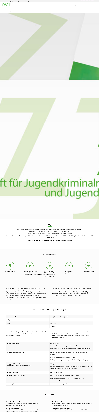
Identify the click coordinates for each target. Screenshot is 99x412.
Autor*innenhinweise (43, 240)
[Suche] (95, 5)
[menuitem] (49, 5)
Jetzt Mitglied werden (88, 1)
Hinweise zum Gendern (60, 240)
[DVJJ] (6, 5)
